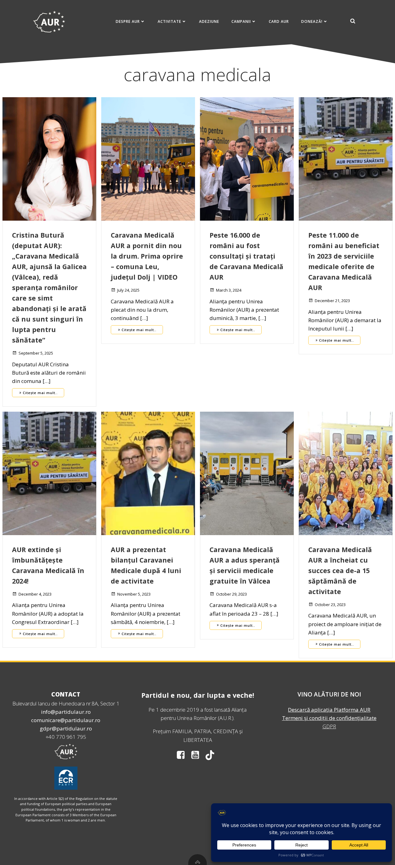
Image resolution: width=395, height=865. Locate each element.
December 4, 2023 (35, 594)
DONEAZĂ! (311, 21)
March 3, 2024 (228, 290)
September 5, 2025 (36, 353)
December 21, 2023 (332, 300)
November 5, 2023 (134, 594)
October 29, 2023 (231, 594)
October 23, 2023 (330, 604)
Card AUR (279, 21)
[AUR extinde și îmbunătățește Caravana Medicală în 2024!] (49, 472)
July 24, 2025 (128, 290)
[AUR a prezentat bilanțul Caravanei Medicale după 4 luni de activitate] (148, 472)
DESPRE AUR (128, 21)
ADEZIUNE (209, 21)
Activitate (169, 21)
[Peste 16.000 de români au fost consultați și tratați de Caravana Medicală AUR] (247, 158)
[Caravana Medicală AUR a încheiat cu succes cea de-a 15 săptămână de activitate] (346, 472)
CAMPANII (241, 21)
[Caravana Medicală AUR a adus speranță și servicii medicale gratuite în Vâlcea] (247, 472)
